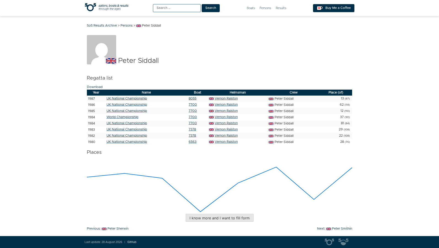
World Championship (122, 117)
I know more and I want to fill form (220, 218)
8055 (192, 98)
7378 (192, 129)
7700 (193, 104)
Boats (251, 8)
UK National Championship (127, 98)
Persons (265, 8)
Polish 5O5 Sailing (345, 242)
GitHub (132, 242)
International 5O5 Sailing (331, 242)
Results (281, 8)
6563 (192, 141)
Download (95, 87)
